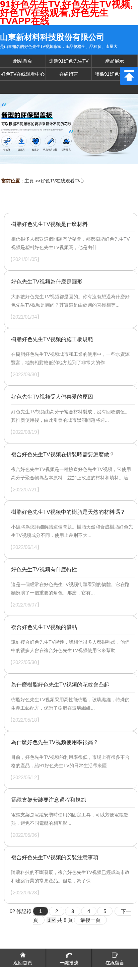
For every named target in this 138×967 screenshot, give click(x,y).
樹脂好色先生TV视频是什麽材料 (49, 224)
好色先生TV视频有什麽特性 (44, 569)
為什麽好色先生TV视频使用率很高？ (54, 742)
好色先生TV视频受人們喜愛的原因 (52, 397)
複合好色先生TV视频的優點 (44, 627)
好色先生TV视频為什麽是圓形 (46, 282)
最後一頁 (90, 920)
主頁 (29, 180)
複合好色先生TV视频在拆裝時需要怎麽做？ (63, 454)
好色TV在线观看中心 (62, 180)
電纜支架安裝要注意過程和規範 (48, 800)
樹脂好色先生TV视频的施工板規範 (52, 339)
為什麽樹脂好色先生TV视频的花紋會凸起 (60, 685)
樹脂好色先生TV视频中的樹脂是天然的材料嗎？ (68, 512)
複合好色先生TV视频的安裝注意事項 (54, 857)
